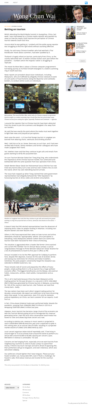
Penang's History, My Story (31, 398)
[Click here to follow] (86, 3)
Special (25, 400)
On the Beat (7, 26)
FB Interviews (27, 390)
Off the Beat (26, 395)
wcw (47, 365)
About (15, 2)
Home (6, 2)
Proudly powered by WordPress (78, 403)
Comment (26, 392)
